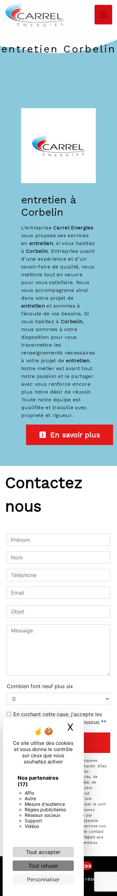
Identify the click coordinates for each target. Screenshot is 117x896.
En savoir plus (74, 435)
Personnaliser (43, 879)
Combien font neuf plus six (40, 686)
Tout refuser (43, 865)
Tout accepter (43, 852)
